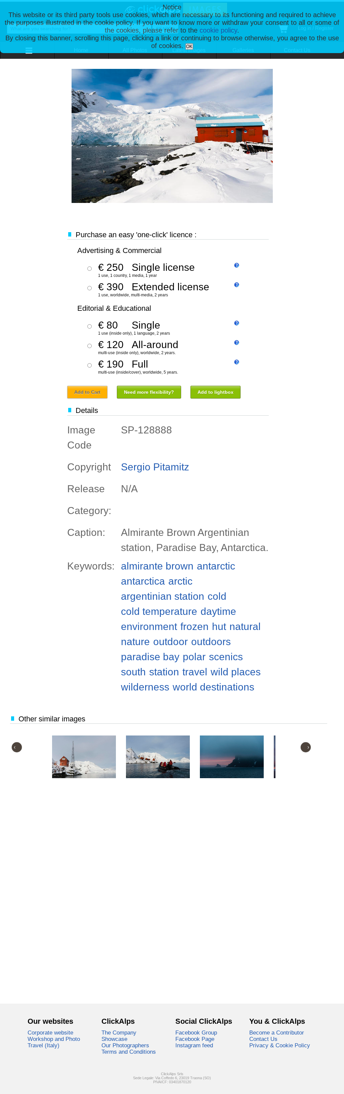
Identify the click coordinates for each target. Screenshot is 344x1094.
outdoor (170, 641)
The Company (118, 1032)
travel (194, 671)
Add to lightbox (215, 392)
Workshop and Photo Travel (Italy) (54, 1042)
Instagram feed (194, 1045)
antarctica (143, 581)
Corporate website (50, 1032)
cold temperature (159, 611)
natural (245, 626)
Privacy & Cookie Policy (279, 1045)
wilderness (145, 686)
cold (217, 596)
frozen (194, 626)
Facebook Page (194, 1039)
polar (194, 656)
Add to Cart (87, 392)
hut (219, 626)
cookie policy (218, 30)
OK (189, 46)
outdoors (211, 641)
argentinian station (162, 596)
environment (149, 626)
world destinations (213, 686)
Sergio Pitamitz (155, 466)
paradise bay (150, 656)
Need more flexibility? (149, 392)
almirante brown (157, 566)
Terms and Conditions (128, 1052)
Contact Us (263, 1039)
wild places (236, 671)
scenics (226, 656)
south (133, 671)
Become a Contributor (276, 1032)
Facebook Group (196, 1032)
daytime (218, 611)
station (164, 671)
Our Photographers (125, 1045)
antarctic (216, 566)
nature (135, 641)
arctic (180, 581)
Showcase (114, 1039)
